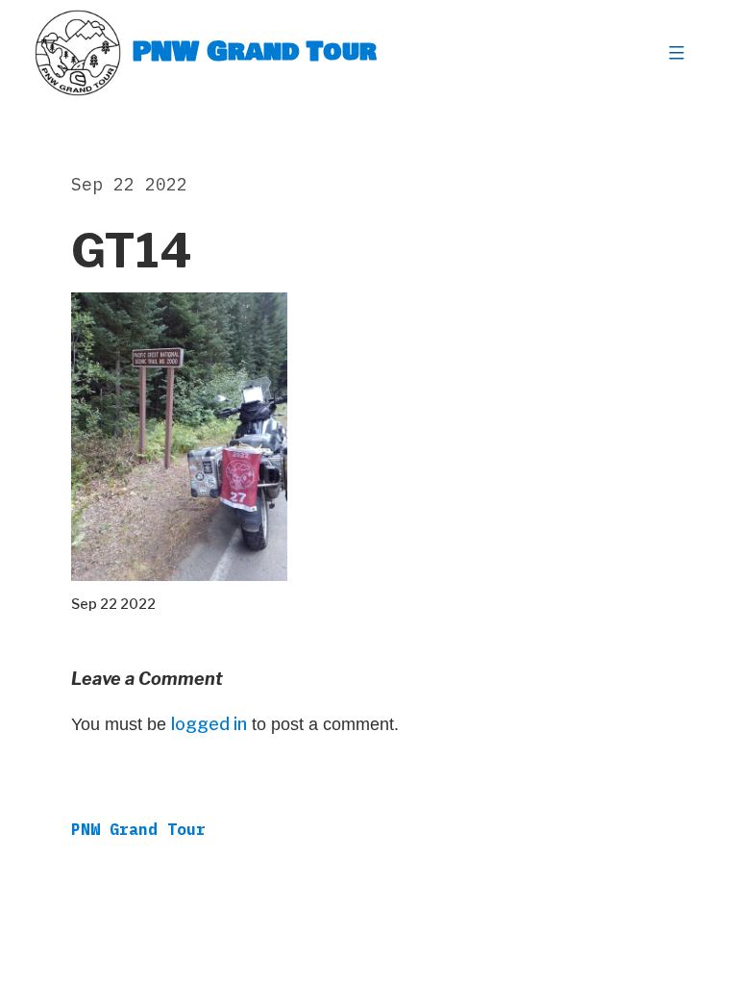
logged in (209, 724)
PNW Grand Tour (255, 52)
